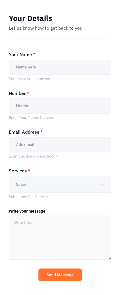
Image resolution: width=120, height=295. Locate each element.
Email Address (26, 132)
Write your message (27, 211)
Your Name (22, 54)
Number (19, 93)
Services (19, 171)
